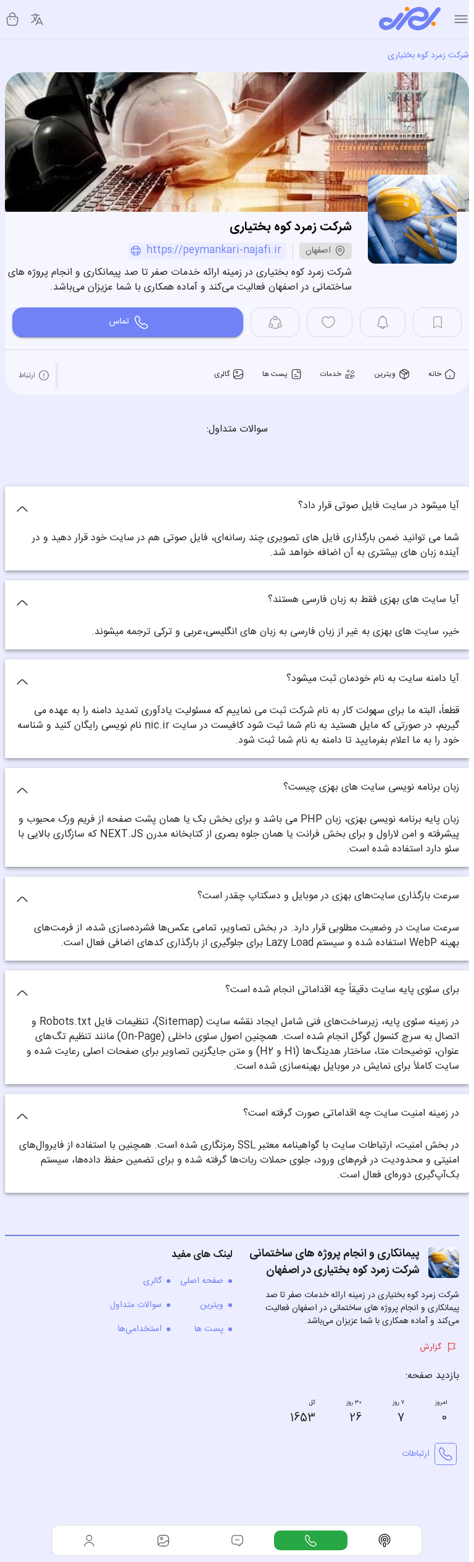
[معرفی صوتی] (384, 1540)
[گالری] (164, 1540)
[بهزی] (410, 19)
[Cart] (12, 19)
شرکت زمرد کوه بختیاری (428, 55)
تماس (119, 321)
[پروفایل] (89, 1540)
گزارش (430, 1347)
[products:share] (275, 322)
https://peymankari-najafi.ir (213, 251)
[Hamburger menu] (461, 19)
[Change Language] (37, 19)
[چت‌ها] (311, 1540)
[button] (237, 506)
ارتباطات (416, 1454)
